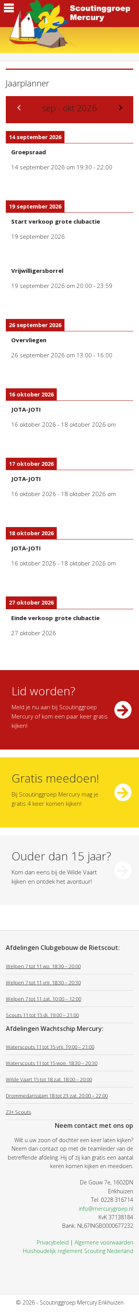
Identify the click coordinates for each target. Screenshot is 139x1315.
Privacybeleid (53, 1242)
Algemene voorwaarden (104, 1242)
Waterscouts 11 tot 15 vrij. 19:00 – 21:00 (50, 1046)
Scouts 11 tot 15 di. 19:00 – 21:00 (42, 1015)
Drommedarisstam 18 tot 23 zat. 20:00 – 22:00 (57, 1095)
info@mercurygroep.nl (106, 1208)
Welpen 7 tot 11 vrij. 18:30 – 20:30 (43, 982)
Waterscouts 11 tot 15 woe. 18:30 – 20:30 (51, 1063)
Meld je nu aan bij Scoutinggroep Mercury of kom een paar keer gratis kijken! (60, 716)
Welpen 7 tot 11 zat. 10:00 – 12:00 (43, 998)
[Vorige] (18, 107)
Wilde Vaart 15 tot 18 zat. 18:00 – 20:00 (49, 1079)
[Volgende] (120, 107)
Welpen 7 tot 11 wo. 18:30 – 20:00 (43, 966)
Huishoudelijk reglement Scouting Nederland (78, 1251)
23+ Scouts (18, 1111)
